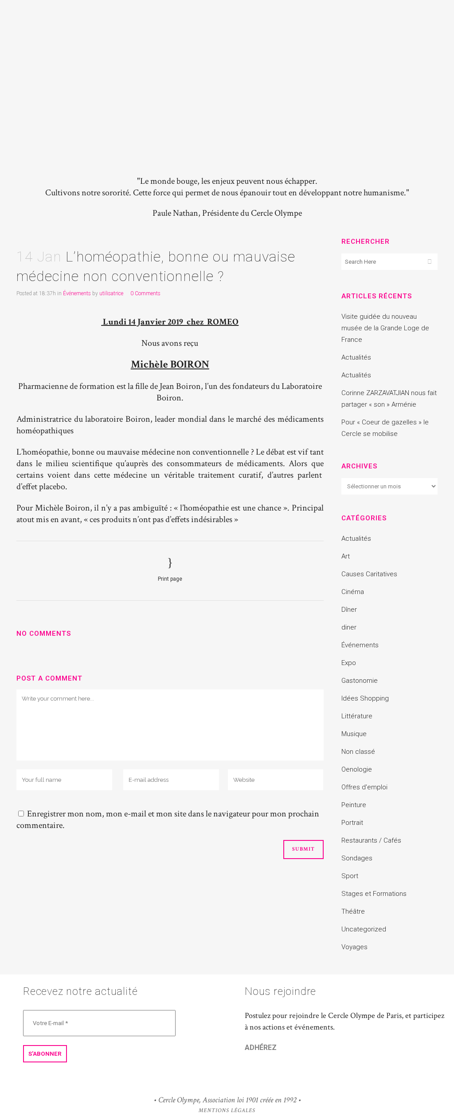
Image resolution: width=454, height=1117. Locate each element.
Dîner (349, 610)
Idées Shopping (365, 698)
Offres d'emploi (364, 787)
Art (345, 556)
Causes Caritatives (369, 574)
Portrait (352, 823)
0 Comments (145, 293)
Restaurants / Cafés (371, 840)
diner (348, 627)
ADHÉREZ (261, 1047)
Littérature (356, 716)
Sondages (356, 858)
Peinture (353, 805)
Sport (349, 876)
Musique (354, 734)
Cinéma (352, 592)
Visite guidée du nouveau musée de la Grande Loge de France (385, 328)
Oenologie (356, 769)
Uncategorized (363, 929)
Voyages (354, 947)
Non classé (358, 752)
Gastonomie (359, 681)
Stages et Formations (374, 894)
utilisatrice (111, 293)
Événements (77, 293)
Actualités (356, 357)
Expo (348, 663)
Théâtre (353, 911)
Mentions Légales (227, 1110)
